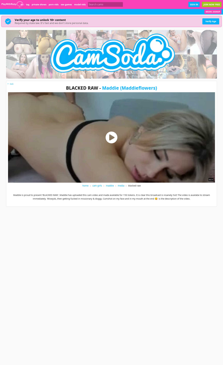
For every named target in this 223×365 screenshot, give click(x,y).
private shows (39, 4)
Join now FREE (211, 4)
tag (27, 4)
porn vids (54, 4)
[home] (13, 4)
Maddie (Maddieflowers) (129, 88)
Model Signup (213, 11)
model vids (80, 4)
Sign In (194, 4)
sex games (66, 4)
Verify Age (210, 21)
